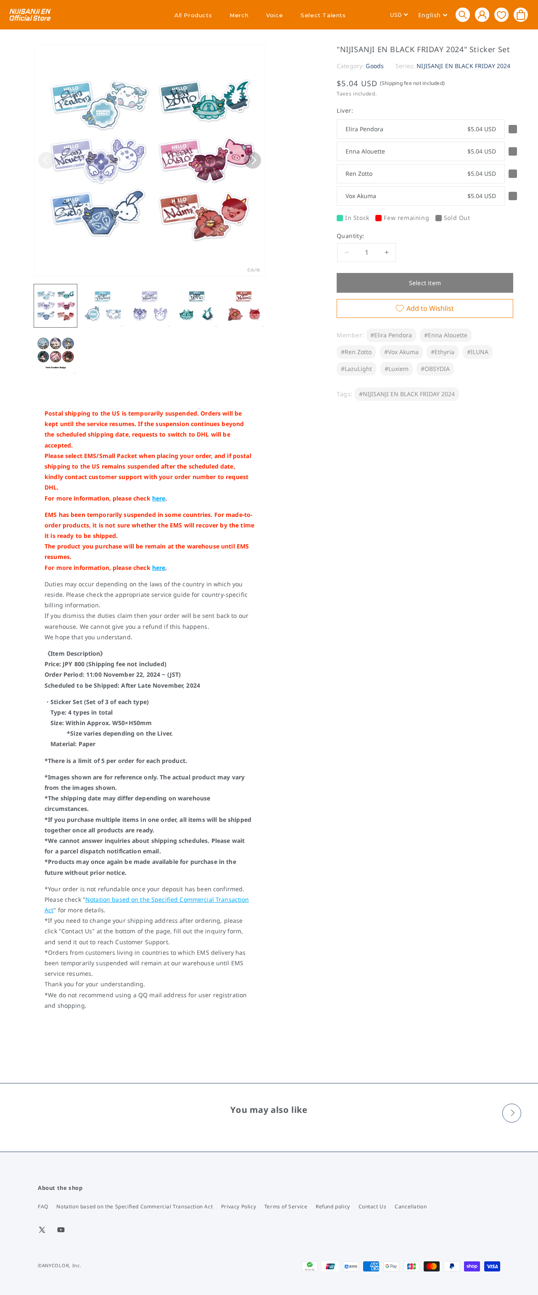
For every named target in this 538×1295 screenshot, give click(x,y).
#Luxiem (397, 369)
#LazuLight (356, 369)
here (159, 498)
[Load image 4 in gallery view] (196, 305)
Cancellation (411, 1206)
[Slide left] (46, 160)
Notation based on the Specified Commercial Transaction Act (134, 1206)
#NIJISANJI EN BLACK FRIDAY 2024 (407, 394)
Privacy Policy (238, 1206)
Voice (274, 15)
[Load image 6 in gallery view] (55, 352)
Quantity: (350, 236)
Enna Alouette (420, 151)
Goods (375, 66)
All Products (193, 15)
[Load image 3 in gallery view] (149, 305)
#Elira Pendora (391, 335)
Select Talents (323, 15)
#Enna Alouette (445, 335)
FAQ (43, 1206)
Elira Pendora (420, 129)
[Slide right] (252, 160)
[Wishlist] (501, 14)
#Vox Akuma (401, 352)
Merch (238, 15)
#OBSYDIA (435, 369)
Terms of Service (286, 1206)
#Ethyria (442, 352)
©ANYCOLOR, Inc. (60, 1265)
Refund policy (333, 1206)
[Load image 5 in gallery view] (243, 305)
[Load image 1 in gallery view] (55, 305)
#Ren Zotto (356, 352)
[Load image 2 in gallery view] (102, 305)
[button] (463, 15)
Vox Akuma (420, 196)
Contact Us (373, 1206)
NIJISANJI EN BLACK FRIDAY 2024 (463, 66)
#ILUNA (477, 352)
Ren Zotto (420, 173)
